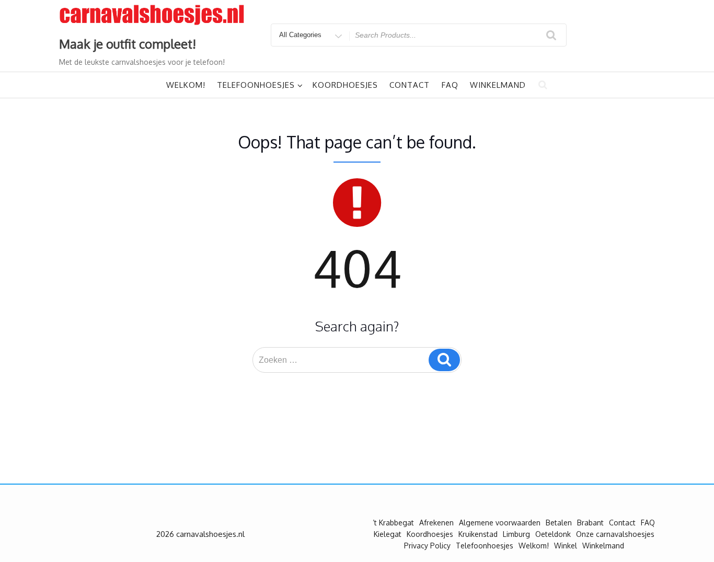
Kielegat (387, 534)
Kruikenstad (478, 534)
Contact (409, 85)
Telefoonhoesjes (256, 85)
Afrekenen (436, 522)
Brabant (590, 522)
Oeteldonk (553, 534)
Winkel (565, 545)
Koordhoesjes (345, 85)
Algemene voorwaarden (499, 522)
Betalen (559, 522)
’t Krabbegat (393, 522)
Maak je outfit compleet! (127, 44)
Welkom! (185, 85)
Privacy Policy (427, 545)
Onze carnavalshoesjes (615, 534)
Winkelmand (498, 85)
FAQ (450, 85)
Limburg (516, 534)
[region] (136, 486)
